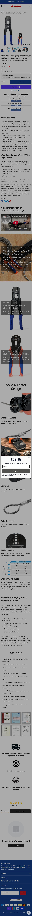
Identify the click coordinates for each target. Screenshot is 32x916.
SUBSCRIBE (16, 471)
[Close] (29, 457)
